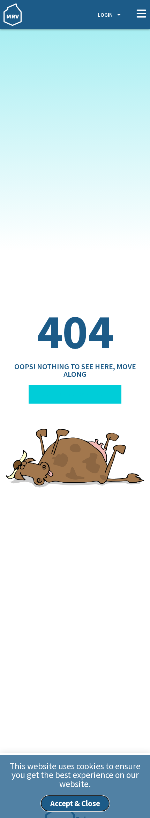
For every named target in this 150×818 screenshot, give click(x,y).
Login (105, 14)
